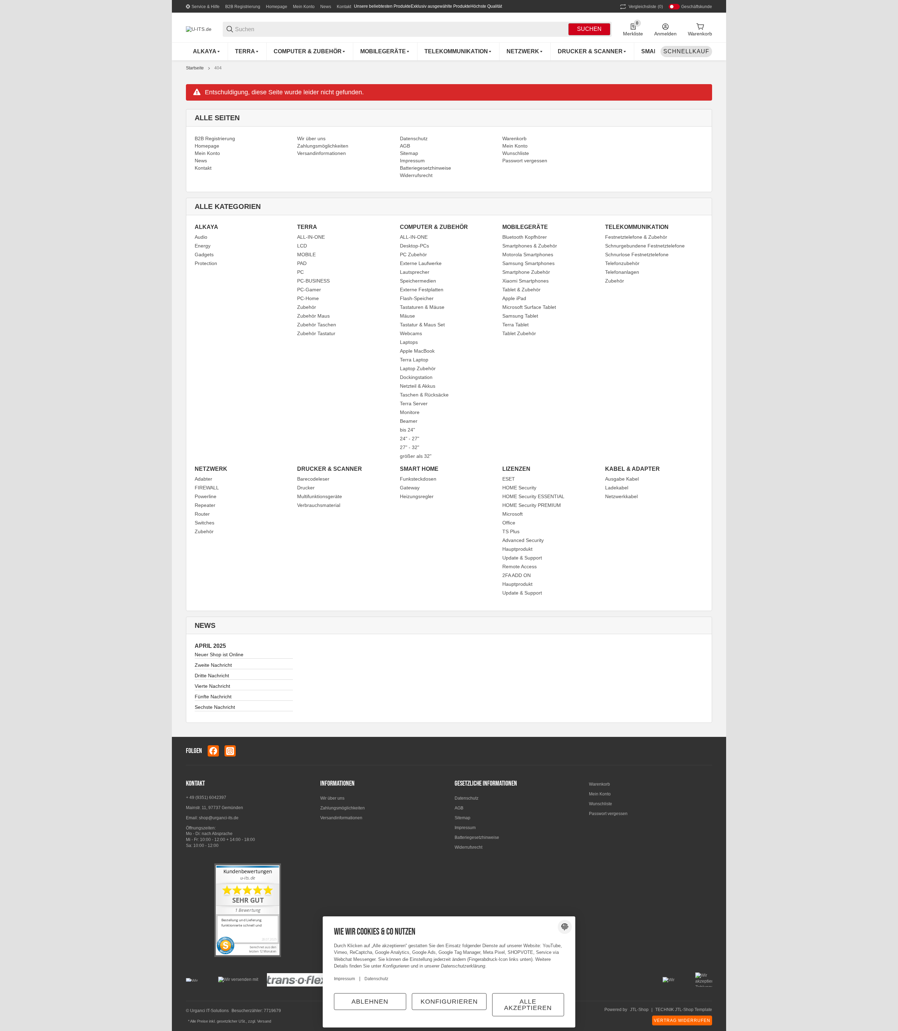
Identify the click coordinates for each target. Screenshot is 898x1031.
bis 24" (407, 430)
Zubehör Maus (313, 316)
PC (300, 272)
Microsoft (512, 514)
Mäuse (407, 316)
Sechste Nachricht (215, 707)
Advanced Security (523, 540)
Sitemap (462, 817)
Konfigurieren (449, 1001)
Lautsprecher (414, 272)
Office (508, 522)
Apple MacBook (417, 351)
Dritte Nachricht (212, 675)
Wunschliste (600, 803)
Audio (201, 237)
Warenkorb (599, 784)
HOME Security (519, 487)
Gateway (410, 487)
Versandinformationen (341, 817)
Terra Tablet (515, 324)
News (325, 6)
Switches (204, 522)
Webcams (411, 333)
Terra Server (414, 403)
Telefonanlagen (622, 272)
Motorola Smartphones (527, 254)
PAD (302, 263)
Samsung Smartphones (528, 263)
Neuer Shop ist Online (219, 654)
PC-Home (308, 298)
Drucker (306, 487)
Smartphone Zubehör (526, 272)
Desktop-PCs (414, 246)
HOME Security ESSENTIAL (533, 496)
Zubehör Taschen (316, 324)
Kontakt (344, 6)
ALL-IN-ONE (311, 237)
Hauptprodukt (517, 549)
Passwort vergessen (608, 813)
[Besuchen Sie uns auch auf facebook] (213, 751)
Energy (202, 246)
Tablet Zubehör (519, 333)
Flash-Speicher (417, 298)
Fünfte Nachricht (213, 696)
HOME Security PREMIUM (531, 505)
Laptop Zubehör (418, 368)
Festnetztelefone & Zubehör (636, 237)
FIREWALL (207, 487)
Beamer (408, 421)
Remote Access (519, 566)
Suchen (589, 29)
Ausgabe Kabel (622, 479)
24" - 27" (409, 438)
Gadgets (204, 254)
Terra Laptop (414, 359)
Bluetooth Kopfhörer (524, 237)
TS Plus (511, 531)
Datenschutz (466, 798)
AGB (459, 808)
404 (218, 68)
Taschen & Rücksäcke (424, 395)
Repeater (205, 505)
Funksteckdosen (418, 479)
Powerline (205, 496)
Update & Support (522, 558)
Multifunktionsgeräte (319, 496)
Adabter (203, 479)
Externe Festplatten (421, 289)
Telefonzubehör (622, 263)
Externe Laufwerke (421, 263)
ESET (508, 479)
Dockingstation (416, 377)
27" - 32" (409, 447)
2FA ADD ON (516, 575)
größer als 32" (415, 456)
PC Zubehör (413, 254)
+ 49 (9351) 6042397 (206, 797)
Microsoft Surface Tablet (529, 307)
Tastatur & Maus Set (422, 324)
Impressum (465, 827)
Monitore (410, 412)
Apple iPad (514, 298)
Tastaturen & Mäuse (422, 307)
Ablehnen (369, 1001)
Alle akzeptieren (528, 1004)
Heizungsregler (417, 496)
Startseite (195, 68)
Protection (206, 263)
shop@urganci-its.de (219, 817)
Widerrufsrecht (468, 847)
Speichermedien (418, 281)
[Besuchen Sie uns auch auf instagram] (230, 751)
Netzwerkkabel (621, 496)
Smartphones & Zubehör (529, 246)
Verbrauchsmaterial (318, 505)
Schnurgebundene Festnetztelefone (645, 246)
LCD (302, 246)
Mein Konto (304, 6)
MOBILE (306, 254)
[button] (706, 751)
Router (202, 514)
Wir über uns (332, 798)
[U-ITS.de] (199, 29)
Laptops (409, 342)
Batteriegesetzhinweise (477, 837)
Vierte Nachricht (212, 686)
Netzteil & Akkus (417, 386)
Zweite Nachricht (213, 665)
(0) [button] (646, 6)
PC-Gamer (309, 289)
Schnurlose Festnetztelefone (637, 254)
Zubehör (306, 307)
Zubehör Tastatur (316, 333)
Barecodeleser (313, 479)
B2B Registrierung (242, 6)
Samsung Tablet (520, 316)
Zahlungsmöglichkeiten (342, 808)
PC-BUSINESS (313, 281)
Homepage (276, 6)
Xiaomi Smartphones (525, 281)
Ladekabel (616, 487)
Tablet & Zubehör (521, 289)
